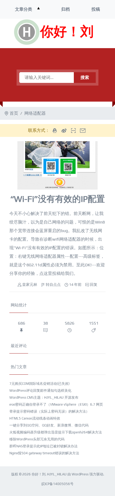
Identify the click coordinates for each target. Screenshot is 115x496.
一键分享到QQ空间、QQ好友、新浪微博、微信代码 (49, 425)
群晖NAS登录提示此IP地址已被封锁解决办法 (43, 446)
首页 (14, 113)
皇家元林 (29, 284)
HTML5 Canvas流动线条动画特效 (34, 418)
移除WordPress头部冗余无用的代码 (36, 439)
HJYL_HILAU (57, 474)
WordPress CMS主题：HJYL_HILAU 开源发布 (43, 397)
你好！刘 (67, 32)
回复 (93, 284)
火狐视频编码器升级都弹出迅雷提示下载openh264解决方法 (55, 432)
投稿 (95, 9)
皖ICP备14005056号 (57, 484)
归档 (65, 9)
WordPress (80, 474)
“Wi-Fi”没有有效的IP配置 (57, 199)
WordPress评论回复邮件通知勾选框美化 (40, 391)
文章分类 (23, 9)
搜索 (84, 77)
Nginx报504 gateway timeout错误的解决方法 (44, 453)
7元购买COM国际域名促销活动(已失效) (39, 384)
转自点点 (53, 284)
